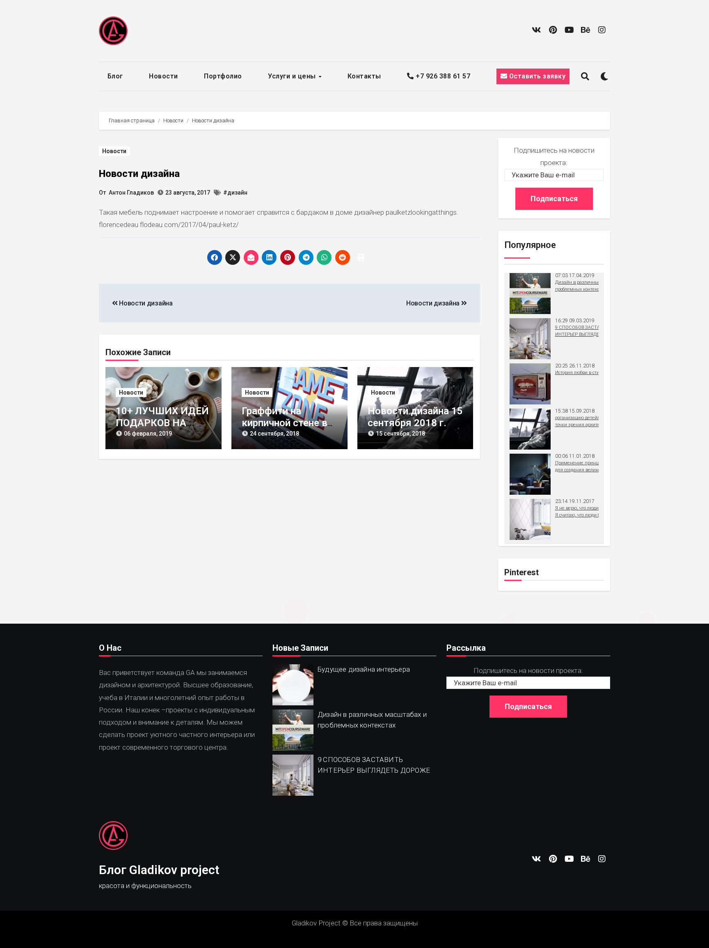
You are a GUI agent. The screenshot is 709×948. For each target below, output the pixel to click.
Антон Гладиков (131, 192)
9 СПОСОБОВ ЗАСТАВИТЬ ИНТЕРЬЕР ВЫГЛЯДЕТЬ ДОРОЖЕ (374, 764)
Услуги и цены (293, 76)
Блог (115, 76)
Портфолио (223, 76)
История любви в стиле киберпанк (592, 372)
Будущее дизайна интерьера (364, 669)
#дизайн (235, 192)
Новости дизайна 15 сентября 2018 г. (415, 417)
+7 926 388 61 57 (442, 76)
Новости (163, 76)
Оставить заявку (536, 76)
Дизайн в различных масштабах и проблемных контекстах (372, 719)
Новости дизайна (139, 173)
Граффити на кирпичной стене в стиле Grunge (284, 423)
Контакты (364, 76)
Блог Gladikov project (159, 870)
